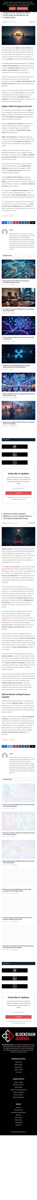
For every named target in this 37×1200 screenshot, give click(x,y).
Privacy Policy (16, 499)
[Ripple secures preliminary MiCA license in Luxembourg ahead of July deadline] (18, 410)
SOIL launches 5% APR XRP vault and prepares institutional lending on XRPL (16, 281)
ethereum (5, 739)
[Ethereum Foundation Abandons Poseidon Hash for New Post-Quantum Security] (18, 821)
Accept (12, 8)
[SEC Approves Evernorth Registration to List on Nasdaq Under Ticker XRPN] (18, 297)
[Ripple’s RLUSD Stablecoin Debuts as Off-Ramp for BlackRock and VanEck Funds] (18, 35)
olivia (4, 22)
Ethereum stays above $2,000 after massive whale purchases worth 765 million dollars (17, 890)
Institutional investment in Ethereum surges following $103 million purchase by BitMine (18, 946)
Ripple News (32, 22)
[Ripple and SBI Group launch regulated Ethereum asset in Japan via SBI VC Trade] (18, 382)
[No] (35, 6)
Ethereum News (31, 523)
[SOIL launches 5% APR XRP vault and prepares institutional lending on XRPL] (18, 269)
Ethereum (6, 622)
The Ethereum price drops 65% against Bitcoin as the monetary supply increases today (17, 918)
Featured (5, 216)
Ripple (22, 92)
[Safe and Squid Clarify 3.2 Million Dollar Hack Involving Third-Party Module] (18, 849)
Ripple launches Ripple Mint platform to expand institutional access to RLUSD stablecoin (16, 366)
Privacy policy (22, 8)
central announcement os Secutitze (14, 63)
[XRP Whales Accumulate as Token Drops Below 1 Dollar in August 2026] (18, 325)
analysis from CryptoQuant (12, 566)
